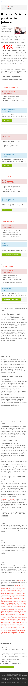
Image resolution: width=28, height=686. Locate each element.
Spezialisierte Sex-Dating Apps (8, 499)
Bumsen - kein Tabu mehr (7, 633)
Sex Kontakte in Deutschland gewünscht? (14, 611)
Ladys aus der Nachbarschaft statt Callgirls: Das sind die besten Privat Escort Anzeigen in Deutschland (13, 596)
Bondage (15, 633)
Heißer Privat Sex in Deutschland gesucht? (16, 604)
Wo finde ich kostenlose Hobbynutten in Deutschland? (13, 606)
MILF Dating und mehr (10, 625)
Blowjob (23, 632)
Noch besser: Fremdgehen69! (11, 254)
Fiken (17, 625)
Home (3, 6)
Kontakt (19, 674)
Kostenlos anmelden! (7, 667)
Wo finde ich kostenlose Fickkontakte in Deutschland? (13, 608)
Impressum (9, 674)
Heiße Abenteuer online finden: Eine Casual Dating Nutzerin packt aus (13, 588)
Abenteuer (8, 6)
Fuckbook (8, 590)
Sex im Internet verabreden (15, 624)
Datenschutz (14, 674)
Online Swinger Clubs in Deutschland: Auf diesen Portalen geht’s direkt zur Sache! (12, 592)
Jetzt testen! (7, 120)
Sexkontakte (18, 622)
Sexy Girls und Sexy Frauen (14, 632)
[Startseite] (4, 2)
